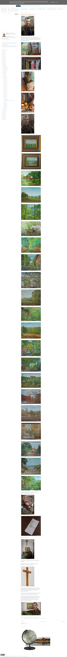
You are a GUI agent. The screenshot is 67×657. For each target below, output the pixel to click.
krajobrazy (26, 618)
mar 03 (5, 105)
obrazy (33, 618)
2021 (3, 57)
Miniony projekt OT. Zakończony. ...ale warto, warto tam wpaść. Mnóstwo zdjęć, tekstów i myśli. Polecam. (9, 46)
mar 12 (5, 95)
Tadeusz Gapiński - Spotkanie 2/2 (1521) (28, 14)
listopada (5, 67)
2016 (3, 63)
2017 (3, 62)
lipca (4, 72)
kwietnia (5, 76)
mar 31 (5, 78)
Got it (57, 2)
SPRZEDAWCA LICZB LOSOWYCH (13, 10)
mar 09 (5, 99)
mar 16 (5, 92)
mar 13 (5, 94)
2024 (3, 53)
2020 (3, 58)
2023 (3, 54)
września (5, 69)
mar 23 (5, 86)
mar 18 (5, 90)
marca (4, 77)
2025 (3, 52)
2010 (3, 116)
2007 (3, 119)
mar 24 (5, 85)
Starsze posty (63, 621)
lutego (4, 108)
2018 (3, 61)
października (5, 68)
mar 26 (5, 82)
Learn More (53, 2)
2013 (3, 112)
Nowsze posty (23, 621)
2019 (3, 59)
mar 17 (5, 91)
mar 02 (5, 107)
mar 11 (5, 96)
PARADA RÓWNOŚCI (4, 10)
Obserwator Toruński (11, 33)
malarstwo (30, 618)
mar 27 (5, 81)
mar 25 (5, 83)
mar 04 (5, 104)
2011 (3, 115)
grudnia (5, 66)
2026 (3, 50)
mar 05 (5, 103)
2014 (3, 111)
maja (4, 75)
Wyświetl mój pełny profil (6, 39)
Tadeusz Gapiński (41, 618)
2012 (3, 114)
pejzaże (36, 618)
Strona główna (43, 621)
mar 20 (5, 87)
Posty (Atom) (26, 623)
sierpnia (5, 71)
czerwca (5, 73)
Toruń (45, 618)
